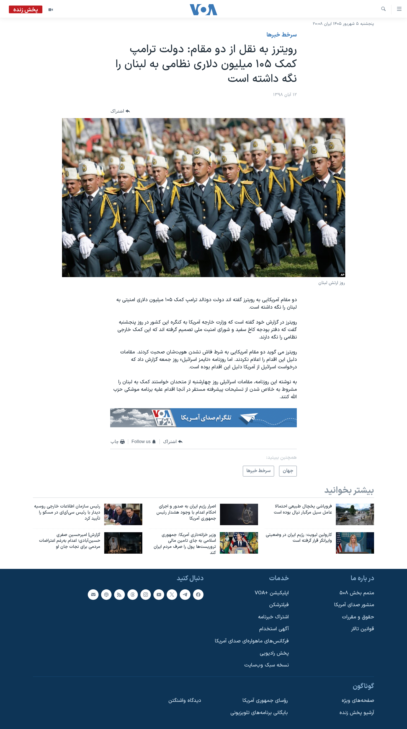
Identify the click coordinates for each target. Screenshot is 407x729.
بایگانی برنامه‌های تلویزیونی (259, 713)
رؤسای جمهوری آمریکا (265, 700)
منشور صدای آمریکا (354, 605)
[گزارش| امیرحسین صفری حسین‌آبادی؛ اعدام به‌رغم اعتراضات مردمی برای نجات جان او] (123, 543)
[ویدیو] (50, 10)
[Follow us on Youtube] (158, 594)
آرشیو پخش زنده (356, 713)
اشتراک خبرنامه (273, 617)
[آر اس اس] (119, 594)
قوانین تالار (362, 629)
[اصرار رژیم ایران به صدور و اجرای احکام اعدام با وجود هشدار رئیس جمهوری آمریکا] (239, 514)
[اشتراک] (93, 594)
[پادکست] (106, 594)
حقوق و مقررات (358, 617)
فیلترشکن (279, 605)
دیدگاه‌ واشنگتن (184, 700)
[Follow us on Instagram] (145, 594)
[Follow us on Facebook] (198, 594)
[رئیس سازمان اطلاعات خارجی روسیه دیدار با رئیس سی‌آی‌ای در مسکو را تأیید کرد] (123, 514)
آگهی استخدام (274, 629)
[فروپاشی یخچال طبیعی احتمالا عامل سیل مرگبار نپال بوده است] (355, 514)
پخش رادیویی (274, 653)
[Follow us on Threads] (132, 594)
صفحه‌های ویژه (358, 700)
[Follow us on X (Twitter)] (172, 594)
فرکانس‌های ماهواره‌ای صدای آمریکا (252, 641)
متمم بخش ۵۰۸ (356, 593)
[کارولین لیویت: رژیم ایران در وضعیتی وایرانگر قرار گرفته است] (355, 543)
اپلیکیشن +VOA (272, 593)
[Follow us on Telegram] (185, 594)
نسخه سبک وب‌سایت (266, 665)
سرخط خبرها (282, 35)
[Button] (120, 111)
